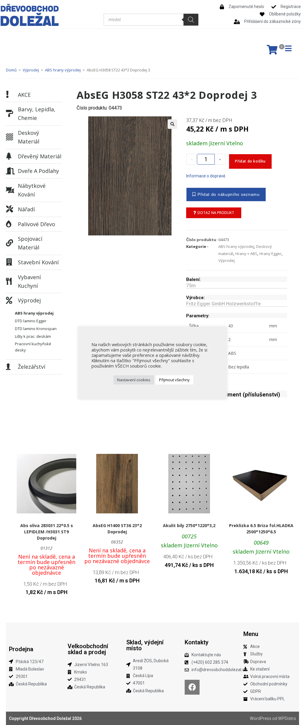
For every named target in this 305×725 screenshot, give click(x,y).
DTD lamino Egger (30, 321)
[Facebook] (192, 687)
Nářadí (26, 209)
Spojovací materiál (30, 243)
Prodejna (21, 649)
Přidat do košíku (250, 161)
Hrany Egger (270, 253)
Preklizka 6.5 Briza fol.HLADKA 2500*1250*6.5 (261, 529)
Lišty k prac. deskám (33, 336)
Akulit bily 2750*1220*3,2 (189, 525)
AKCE (24, 94)
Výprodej (31, 70)
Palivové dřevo (36, 224)
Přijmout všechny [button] (174, 379)
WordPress (260, 718)
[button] (172, 124)
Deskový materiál (28, 137)
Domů (11, 70)
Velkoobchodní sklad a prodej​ (88, 649)
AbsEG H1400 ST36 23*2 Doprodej (117, 529)
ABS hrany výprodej (63, 70)
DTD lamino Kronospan (36, 328)
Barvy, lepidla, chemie (36, 113)
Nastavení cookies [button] (133, 379)
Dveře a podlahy (38, 170)
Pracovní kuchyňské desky (33, 347)
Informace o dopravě (205, 176)
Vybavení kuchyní (29, 281)
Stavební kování (38, 262)
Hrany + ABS (246, 253)
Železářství (31, 366)
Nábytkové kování (32, 190)
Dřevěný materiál (39, 156)
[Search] (190, 20)
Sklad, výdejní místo (145, 645)
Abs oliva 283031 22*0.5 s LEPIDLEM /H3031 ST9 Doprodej (46, 532)
